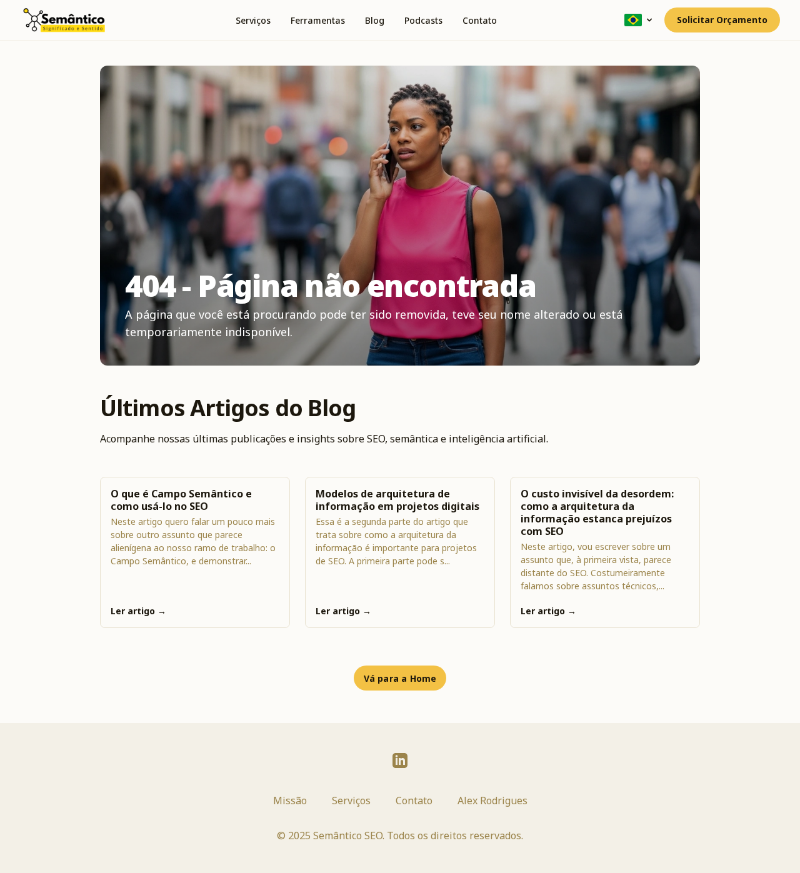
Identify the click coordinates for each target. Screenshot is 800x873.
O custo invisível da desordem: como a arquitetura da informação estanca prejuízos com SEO (597, 512)
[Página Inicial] (64, 19)
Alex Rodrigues (493, 800)
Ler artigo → (138, 611)
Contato (479, 20)
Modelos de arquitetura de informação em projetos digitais (397, 500)
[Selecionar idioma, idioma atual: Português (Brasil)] (639, 20)
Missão (290, 800)
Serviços (253, 20)
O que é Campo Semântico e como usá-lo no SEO (181, 500)
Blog (374, 20)
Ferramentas (318, 20)
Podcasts (423, 20)
